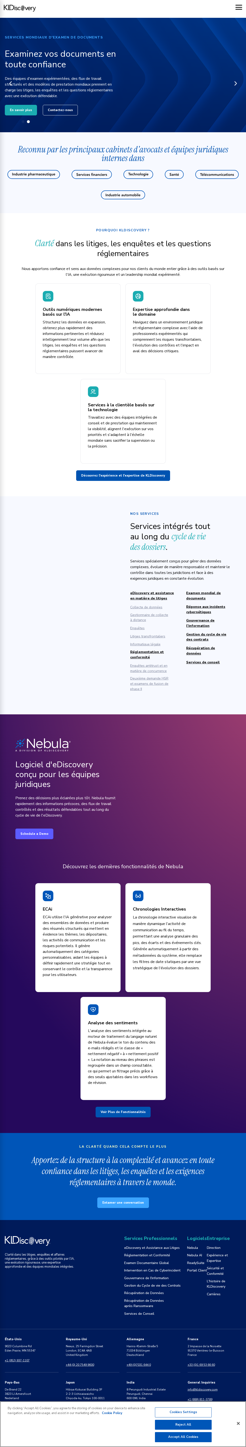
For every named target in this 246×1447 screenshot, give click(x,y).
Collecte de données (146, 607)
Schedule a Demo (34, 834)
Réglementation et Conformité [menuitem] (147, 1255)
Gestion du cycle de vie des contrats (206, 637)
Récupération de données (200, 651)
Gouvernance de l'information (200, 623)
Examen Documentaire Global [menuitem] (146, 1263)
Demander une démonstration (73, 104)
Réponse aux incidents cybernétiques (205, 609)
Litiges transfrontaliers (147, 636)
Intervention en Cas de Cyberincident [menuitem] (152, 1270)
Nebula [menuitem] (192, 1248)
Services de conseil (203, 662)
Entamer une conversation (123, 1203)
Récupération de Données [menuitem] (144, 1293)
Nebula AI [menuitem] (194, 1255)
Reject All (183, 1424)
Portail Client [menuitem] (197, 1270)
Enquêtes (137, 628)
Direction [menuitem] (214, 1248)
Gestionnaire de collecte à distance (149, 617)
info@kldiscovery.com (203, 1389)
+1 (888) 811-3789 (200, 1399)
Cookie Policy (112, 1413)
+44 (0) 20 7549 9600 (80, 1365)
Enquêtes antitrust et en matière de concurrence (148, 668)
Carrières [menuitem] (214, 1294)
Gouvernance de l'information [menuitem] (146, 1278)
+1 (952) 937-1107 (17, 1360)
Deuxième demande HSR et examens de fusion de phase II (149, 683)
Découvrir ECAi (22, 104)
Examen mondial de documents (203, 596)
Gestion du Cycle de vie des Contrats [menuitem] (152, 1285)
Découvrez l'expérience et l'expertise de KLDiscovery (123, 475)
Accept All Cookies (183, 1437)
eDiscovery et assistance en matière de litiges (152, 596)
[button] (10, 83)
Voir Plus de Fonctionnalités (123, 1112)
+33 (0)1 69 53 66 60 (201, 1365)
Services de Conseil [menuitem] (139, 1313)
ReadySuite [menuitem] (195, 1263)
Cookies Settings (183, 1412)
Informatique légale (145, 644)
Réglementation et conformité (147, 654)
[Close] (238, 1423)
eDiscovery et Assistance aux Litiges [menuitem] (152, 1248)
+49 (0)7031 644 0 (139, 1365)
